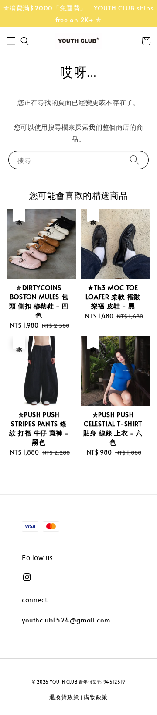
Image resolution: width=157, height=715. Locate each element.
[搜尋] (134, 159)
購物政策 (96, 697)
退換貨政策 (64, 697)
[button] (10, 41)
